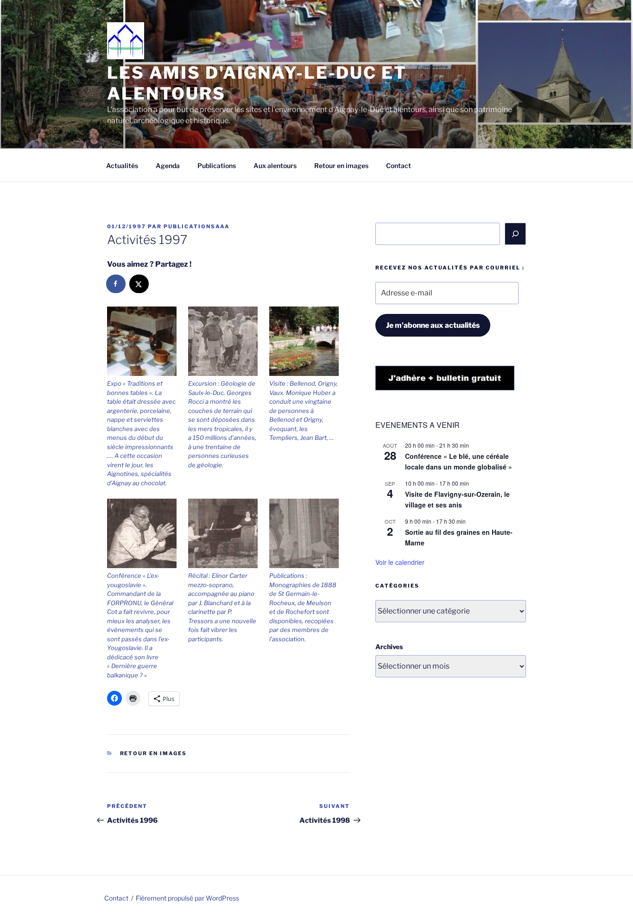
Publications (216, 165)
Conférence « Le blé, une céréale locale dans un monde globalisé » (458, 461)
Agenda (168, 165)
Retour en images (341, 165)
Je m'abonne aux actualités (433, 325)
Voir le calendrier (399, 562)
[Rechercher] (515, 234)
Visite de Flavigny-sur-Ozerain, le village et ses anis (457, 499)
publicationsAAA (197, 226)
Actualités (122, 165)
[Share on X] (139, 284)
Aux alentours (275, 165)
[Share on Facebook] (116, 284)
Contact (398, 165)
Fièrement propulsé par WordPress (187, 898)
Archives (389, 647)
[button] (147, 397)
